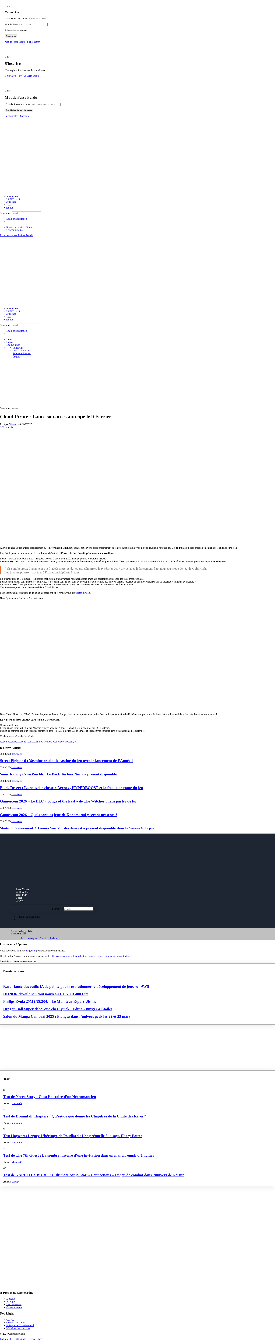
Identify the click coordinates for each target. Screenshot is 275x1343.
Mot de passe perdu (29, 75)
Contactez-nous (14, 1307)
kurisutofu (16, 754)
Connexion (11, 36)
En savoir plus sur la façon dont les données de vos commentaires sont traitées (91, 956)
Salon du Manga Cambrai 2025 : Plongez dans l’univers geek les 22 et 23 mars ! (68, 1016)
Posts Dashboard (21, 350)
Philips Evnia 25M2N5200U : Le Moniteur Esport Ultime (49, 1001)
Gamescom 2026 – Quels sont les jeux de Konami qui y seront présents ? (58, 815)
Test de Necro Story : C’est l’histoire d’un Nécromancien (49, 1097)
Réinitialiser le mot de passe (19, 110)
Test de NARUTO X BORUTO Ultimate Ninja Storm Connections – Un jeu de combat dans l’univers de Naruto (93, 1175)
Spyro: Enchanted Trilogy (19, 227)
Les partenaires (13, 1304)
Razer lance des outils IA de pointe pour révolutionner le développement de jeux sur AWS (76, 986)
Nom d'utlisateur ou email (18, 18)
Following (18, 347)
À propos (11, 1301)
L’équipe (10, 1298)
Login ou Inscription (16, 218)
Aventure (37, 741)
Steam (38, 719)
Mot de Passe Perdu (15, 41)
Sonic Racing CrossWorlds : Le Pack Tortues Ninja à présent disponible (58, 774)
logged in (30, 950)
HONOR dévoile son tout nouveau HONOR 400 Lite (45, 994)
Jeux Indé (11, 201)
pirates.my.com (83, 592)
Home (9, 339)
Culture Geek (13, 199)
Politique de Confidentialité (20, 1325)
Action (3, 741)
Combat (48, 741)
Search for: (5, 213)
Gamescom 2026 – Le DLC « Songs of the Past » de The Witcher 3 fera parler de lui (68, 801)
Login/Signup (13, 344)
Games (9, 342)
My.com (69, 741)
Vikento (13, 424)
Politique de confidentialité (13, 1339)
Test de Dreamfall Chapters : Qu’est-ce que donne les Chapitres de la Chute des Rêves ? (74, 1116)
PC (76, 741)
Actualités (13, 741)
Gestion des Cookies (16, 1322)
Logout (16, 356)
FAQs (32, 1339)
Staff (39, 1339)
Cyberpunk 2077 (14, 230)
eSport (9, 207)
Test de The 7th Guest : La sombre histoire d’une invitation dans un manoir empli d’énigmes (78, 1155)
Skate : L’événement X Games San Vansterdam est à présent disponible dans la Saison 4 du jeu (77, 828)
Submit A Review (22, 353)
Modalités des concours (18, 1328)
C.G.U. (10, 1319)
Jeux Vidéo (12, 196)
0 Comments (6, 427)
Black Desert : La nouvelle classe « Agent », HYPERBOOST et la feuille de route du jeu (71, 788)
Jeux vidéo (58, 741)
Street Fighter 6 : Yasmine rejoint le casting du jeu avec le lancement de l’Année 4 (66, 761)
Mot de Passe (11, 24)
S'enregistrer (33, 41)
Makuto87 (17, 1162)
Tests (8, 204)
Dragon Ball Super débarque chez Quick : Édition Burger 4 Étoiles (57, 1009)
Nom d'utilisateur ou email (18, 104)
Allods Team (25, 741)
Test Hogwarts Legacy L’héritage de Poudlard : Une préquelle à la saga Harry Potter (72, 1136)
